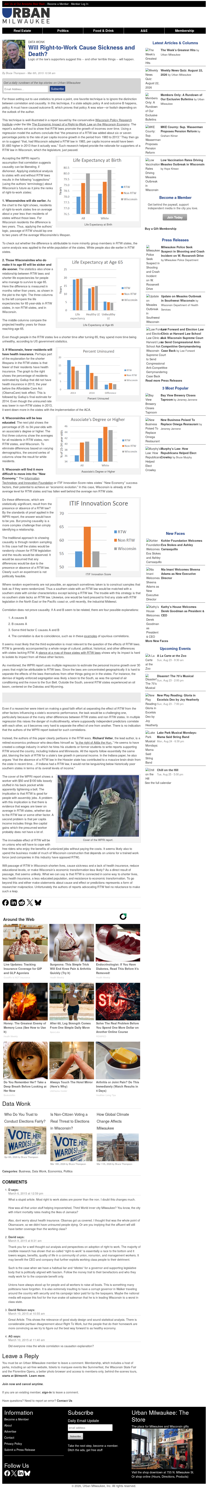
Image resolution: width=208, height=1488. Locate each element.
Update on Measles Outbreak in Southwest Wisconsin (181, 298)
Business (24, 1171)
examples (90, 636)
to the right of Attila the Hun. (94, 742)
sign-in (47, 1392)
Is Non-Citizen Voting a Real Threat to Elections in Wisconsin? (69, 1121)
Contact (9, 1437)
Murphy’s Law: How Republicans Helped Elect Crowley (178, 453)
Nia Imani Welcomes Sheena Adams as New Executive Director (180, 573)
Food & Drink (103, 30)
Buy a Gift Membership (161, 229)
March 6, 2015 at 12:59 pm (25, 1193)
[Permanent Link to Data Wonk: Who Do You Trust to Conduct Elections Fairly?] (25, 1153)
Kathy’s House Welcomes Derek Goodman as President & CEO (182, 611)
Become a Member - (59, 4)
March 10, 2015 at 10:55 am (26, 1313)
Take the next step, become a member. (93, 1446)
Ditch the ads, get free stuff (85, 1450)
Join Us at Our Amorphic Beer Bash (24, 4)
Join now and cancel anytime (22, 1384)
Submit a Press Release (19, 1450)
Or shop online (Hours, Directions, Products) (160, 1476)
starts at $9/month (14, 1376)
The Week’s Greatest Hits (178, 50)
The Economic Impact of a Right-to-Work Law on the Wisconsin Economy (80, 124)
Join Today (175, 217)
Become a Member (175, 197)
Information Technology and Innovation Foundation (27, 480)
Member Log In (79, 4)
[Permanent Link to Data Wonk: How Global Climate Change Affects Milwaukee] (118, 1160)
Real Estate (22, 30)
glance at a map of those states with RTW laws (70, 652)
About (8, 1425)
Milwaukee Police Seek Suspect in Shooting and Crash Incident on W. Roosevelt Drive (183, 251)
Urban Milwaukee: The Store (160, 1415)
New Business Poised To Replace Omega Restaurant (179, 422)
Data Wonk (39, 1171)
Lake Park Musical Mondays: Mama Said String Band (177, 735)
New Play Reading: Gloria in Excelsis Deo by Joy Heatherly (178, 697)
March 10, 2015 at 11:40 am (26, 1340)
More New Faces (156, 641)
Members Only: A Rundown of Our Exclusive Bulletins (181, 97)
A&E (144, 30)
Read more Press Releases (163, 380)
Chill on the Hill (167, 770)
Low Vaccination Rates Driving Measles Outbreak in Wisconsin (183, 162)
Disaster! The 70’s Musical (175, 676)
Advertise (10, 1431)
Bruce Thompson (15, 73)
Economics (55, 1171)
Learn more (37, 1376)
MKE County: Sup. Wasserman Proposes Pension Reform (182, 129)
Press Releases (175, 240)
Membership (184, 30)
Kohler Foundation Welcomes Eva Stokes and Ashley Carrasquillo (181, 544)
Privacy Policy (13, 1444)
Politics (63, 30)
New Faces (175, 533)
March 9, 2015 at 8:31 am (25, 1241)
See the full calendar (158, 783)
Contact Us (64, 1400)
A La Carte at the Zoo (171, 656)
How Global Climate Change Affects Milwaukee (113, 1121)
